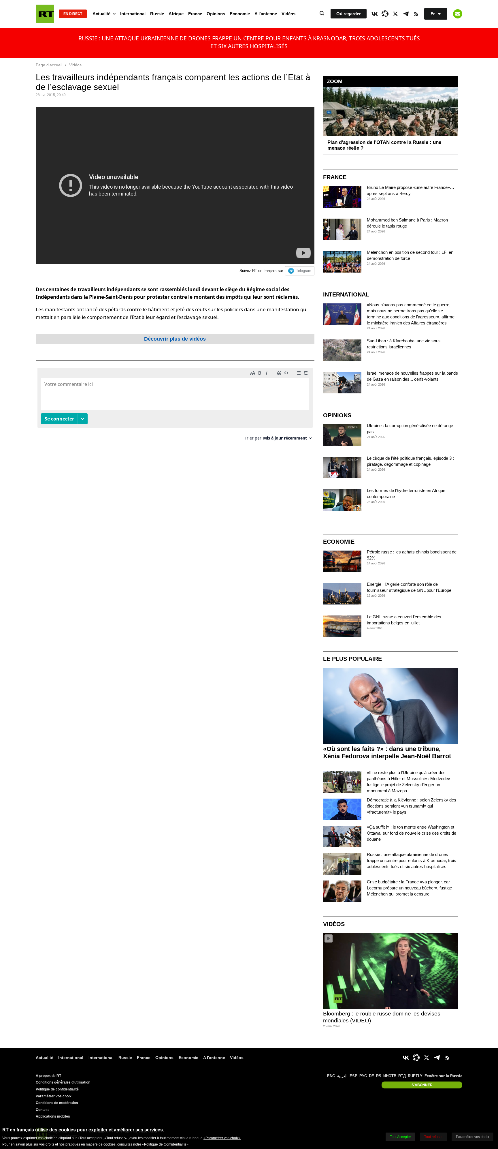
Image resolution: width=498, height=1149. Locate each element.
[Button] (457, 13)
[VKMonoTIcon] (374, 13)
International (133, 13)
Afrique (176, 13)
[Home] (45, 14)
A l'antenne (265, 13)
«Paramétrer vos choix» (222, 1138)
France (195, 13)
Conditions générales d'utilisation (63, 1082)
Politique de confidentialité (57, 1089)
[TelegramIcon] (405, 13)
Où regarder (348, 13)
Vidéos (288, 13)
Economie (240, 13)
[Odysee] (385, 13)
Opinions (216, 13)
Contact (42, 1110)
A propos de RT (48, 1076)
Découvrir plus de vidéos (175, 339)
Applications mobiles (53, 1116)
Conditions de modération (57, 1103)
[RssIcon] (416, 13)
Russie (157, 13)
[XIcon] (395, 13)
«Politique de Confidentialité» (165, 1144)
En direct (72, 14)
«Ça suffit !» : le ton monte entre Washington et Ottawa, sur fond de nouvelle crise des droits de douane (411, 833)
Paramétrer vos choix (53, 1096)
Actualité (101, 13)
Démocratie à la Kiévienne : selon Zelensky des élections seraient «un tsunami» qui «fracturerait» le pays (411, 805)
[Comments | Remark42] (175, 406)
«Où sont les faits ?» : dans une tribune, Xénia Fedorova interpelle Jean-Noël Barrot (387, 752)
